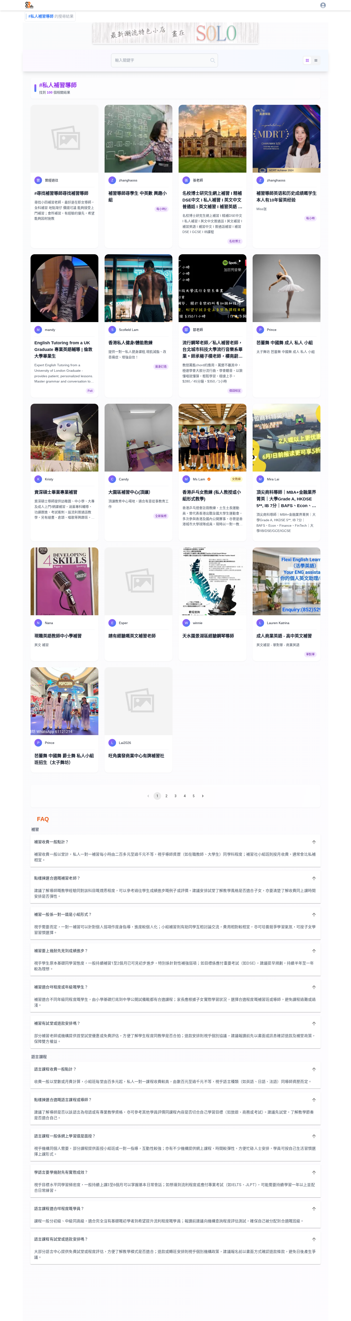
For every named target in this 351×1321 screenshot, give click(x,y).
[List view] (316, 60)
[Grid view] (307, 60)
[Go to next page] (203, 796)
